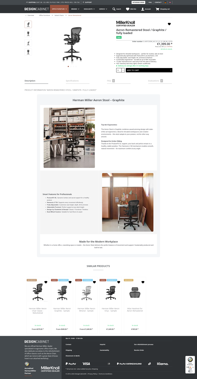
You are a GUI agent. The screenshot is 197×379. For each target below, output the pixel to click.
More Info (28, 376)
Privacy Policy (92, 374)
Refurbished (32, 280)
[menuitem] (59, 9)
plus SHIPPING (168, 46)
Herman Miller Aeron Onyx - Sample (110, 309)
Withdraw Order (138, 2)
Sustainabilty (104, 350)
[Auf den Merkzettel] (169, 24)
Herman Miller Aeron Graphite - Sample (62, 309)
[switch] (190, 371)
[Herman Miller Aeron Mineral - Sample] (86, 291)
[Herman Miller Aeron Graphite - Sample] (62, 291)
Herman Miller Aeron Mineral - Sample (86, 309)
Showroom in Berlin (73, 356)
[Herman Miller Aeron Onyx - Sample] (111, 291)
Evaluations (155, 80)
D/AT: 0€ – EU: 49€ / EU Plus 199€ (44, 2)
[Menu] (193, 357)
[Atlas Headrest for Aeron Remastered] (135, 291)
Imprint (102, 344)
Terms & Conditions (105, 374)
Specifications (72, 80)
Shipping (69, 350)
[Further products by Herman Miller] (125, 23)
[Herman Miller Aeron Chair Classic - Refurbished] (38, 291)
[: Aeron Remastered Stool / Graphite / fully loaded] (28, 24)
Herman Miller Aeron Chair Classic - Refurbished (38, 310)
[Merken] (45, 282)
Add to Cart (133, 70)
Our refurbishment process (143, 344)
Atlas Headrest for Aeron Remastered (135, 309)
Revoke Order (139, 350)
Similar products (98, 266)
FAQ (110, 80)
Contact (68, 344)
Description (30, 80)
